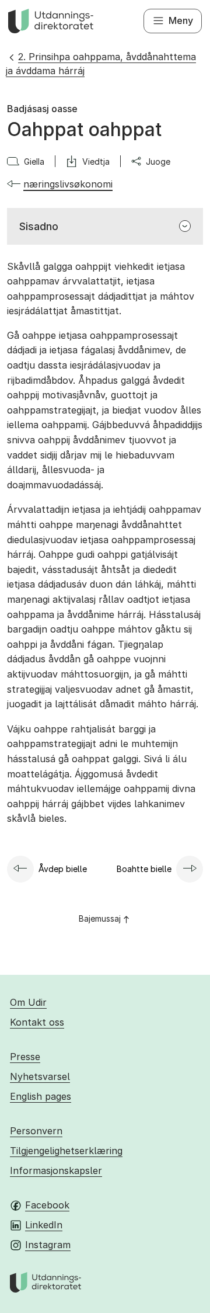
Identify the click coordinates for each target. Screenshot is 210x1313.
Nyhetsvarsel (40, 1076)
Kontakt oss (37, 1022)
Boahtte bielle (144, 869)
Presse (25, 1056)
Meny (181, 20)
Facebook (47, 1205)
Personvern (36, 1131)
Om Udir (28, 1002)
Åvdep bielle (62, 869)
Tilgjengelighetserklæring (66, 1150)
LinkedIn (43, 1225)
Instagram (48, 1245)
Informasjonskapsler (56, 1170)
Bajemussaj (100, 918)
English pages (40, 1096)
